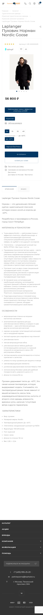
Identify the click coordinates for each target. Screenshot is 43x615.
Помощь (6, 553)
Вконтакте (21, 593)
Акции (5, 529)
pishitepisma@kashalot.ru (23, 577)
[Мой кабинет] (34, 4)
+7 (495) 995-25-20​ (22, 572)
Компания (7, 541)
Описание (9, 189)
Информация (9, 547)
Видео (23, 189)
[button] (17, 91)
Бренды (6, 535)
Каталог (6, 523)
